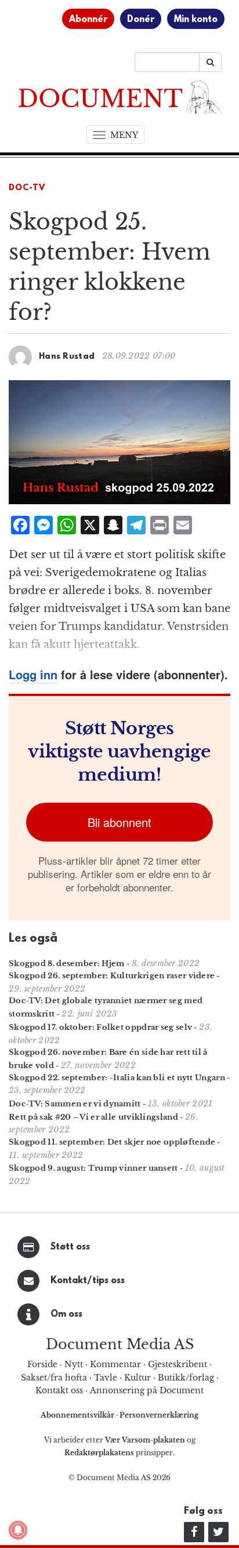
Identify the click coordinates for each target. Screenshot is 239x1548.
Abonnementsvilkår (78, 1415)
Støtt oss (70, 1247)
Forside (42, 1364)
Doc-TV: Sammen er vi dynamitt (75, 1104)
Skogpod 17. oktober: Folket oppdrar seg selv (100, 1027)
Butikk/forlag (186, 1377)
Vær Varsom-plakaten (145, 1440)
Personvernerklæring (158, 1415)
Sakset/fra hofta (54, 1377)
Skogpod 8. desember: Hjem (67, 963)
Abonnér (88, 19)
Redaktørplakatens (99, 1452)
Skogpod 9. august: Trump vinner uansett (93, 1168)
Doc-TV (27, 188)
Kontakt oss (59, 1390)
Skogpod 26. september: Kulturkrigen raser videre (112, 976)
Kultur (137, 1377)
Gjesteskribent (177, 1364)
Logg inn (33, 674)
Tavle (105, 1377)
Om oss (66, 1314)
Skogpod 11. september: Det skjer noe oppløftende (112, 1142)
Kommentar (115, 1364)
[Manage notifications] (18, 1530)
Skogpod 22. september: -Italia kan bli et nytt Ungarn (117, 1078)
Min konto (196, 19)
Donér (140, 19)
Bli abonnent (119, 822)
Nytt (73, 1364)
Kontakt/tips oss (87, 1281)
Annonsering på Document (147, 1390)
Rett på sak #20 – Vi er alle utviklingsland (93, 1117)
